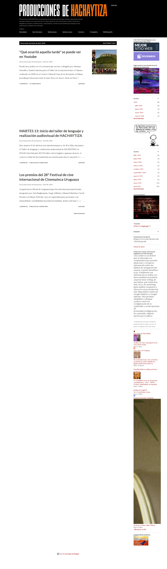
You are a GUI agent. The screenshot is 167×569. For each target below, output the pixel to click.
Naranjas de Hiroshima (142, 333)
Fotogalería (94, 32)
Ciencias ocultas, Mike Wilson (144, 525)
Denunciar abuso (139, 247)
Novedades (23, 32)
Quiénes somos (67, 32)
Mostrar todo (109, 43)
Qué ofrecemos (37, 32)
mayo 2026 (139, 112)
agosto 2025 (138, 176)
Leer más (81, 83)
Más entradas (79, 213)
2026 (135, 102)
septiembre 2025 (140, 172)
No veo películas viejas (142, 392)
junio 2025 (137, 179)
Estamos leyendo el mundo (143, 398)
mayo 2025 (137, 183)
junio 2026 (139, 109)
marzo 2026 (139, 116)
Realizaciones (52, 32)
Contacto (81, 32)
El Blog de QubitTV (140, 390)
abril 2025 (137, 186)
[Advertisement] (52, 106)
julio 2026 (138, 106)
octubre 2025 (138, 169)
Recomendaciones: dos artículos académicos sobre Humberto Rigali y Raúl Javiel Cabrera (146, 361)
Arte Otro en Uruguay (142, 350)
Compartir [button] (23, 83)
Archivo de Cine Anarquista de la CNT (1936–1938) (145, 344)
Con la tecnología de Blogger (69, 554)
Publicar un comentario (38, 162)
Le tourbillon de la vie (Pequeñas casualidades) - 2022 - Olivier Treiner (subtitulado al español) (145, 382)
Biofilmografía (107, 32)
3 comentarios (35, 83)
